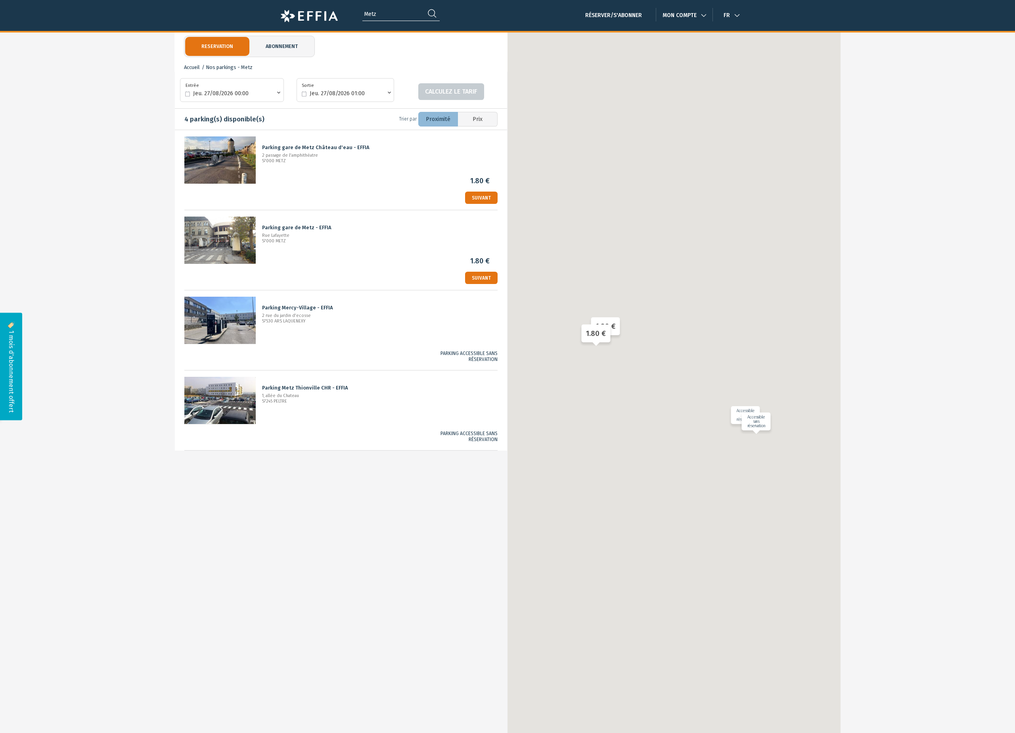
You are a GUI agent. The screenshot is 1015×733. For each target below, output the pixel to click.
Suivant (481, 198)
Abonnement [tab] (282, 46)
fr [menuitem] (727, 15)
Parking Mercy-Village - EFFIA (297, 308)
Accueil (192, 67)
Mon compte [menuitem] (680, 15)
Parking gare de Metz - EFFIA (296, 227)
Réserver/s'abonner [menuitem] (613, 15)
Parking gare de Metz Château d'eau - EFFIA (316, 147)
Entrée (192, 85)
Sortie (308, 85)
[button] (594, 333)
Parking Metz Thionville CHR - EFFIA (305, 388)
